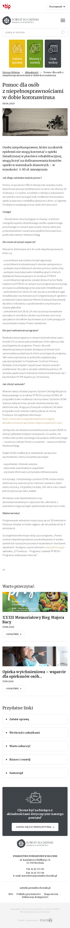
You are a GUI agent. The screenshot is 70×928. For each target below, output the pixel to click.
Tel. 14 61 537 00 (35, 869)
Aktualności (31, 72)
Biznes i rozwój (19, 759)
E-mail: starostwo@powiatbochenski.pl (35, 875)
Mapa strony (51, 894)
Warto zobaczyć (19, 746)
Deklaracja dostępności (35, 897)
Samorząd (16, 773)
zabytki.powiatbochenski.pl (35, 887)
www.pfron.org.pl (54, 547)
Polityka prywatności (28, 894)
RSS (10, 894)
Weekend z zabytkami (24, 732)
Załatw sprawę (19, 719)
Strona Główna (11, 72)
